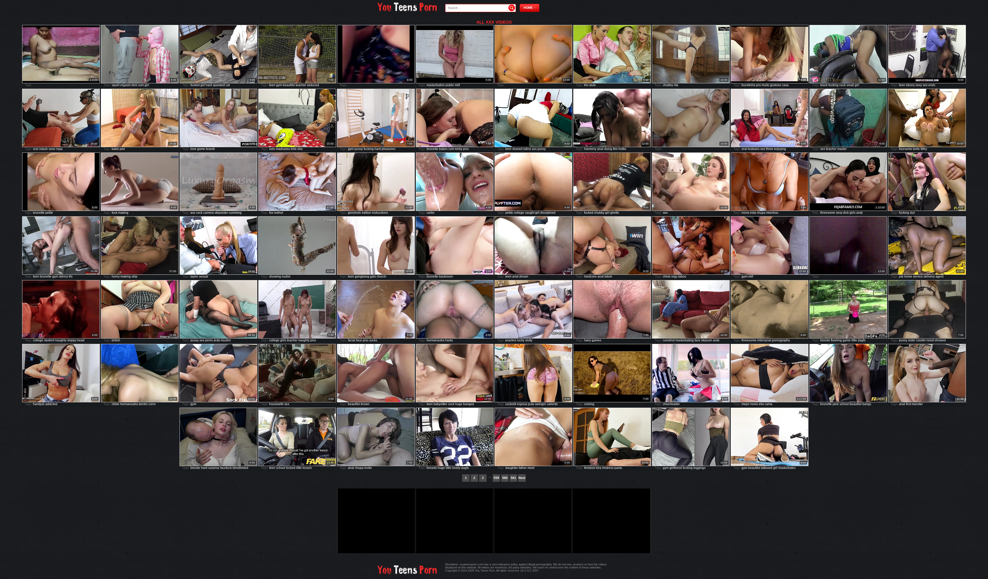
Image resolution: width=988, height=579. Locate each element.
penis (209, 340)
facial (351, 340)
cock (842, 85)
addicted (51, 404)
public (450, 85)
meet (530, 468)
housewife (276, 404)
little (854, 340)
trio (586, 85)
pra (758, 85)
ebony (910, 85)
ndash (43, 149)
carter (431, 213)
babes (443, 149)
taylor (194, 276)
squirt (115, 85)
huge (458, 404)
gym (279, 85)
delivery (929, 276)
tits (71, 276)
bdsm (608, 276)
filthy (924, 149)
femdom (589, 468)
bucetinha (748, 85)
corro (152, 404)
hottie (622, 149)
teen (272, 85)
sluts (592, 85)
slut (912, 213)
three (769, 149)
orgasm (125, 85)
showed (940, 340)
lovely (456, 468)
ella (300, 149)
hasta (449, 340)
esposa (522, 404)
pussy (359, 149)
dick (134, 85)
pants (618, 468)
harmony (590, 149)
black (824, 85)
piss (466, 149)
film (615, 149)
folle (294, 149)
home (908, 276)
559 (496, 478)
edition (366, 213)
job (901, 276)
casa (785, 85)
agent (939, 276)
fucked (195, 85)
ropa (59, 149)
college (519, 213)
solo (272, 149)
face (359, 340)
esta (753, 213)
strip (134, 276)
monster (917, 404)
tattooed (766, 468)
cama (768, 404)
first (908, 404)
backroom (446, 276)
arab (859, 213)
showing (275, 276)
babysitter (440, 404)
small (850, 85)
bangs (866, 404)
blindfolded (240, 468)
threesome (827, 213)
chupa (761, 213)
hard (209, 85)
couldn (921, 340)
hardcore (590, 276)
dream (523, 276)
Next (521, 478)
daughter (511, 468)
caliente (552, 404)
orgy (674, 276)
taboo (682, 276)
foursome (905, 149)
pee (122, 149)
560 (505, 478)
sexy (918, 85)
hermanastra (435, 340)
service (918, 276)
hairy (587, 340)
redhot (278, 213)
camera (208, 213)
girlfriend (675, 468)
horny (116, 276)
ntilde (115, 404)
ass (534, 149)
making (123, 213)
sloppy (71, 340)
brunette (432, 149)
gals (373, 276)
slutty (528, 340)
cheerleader (671, 404)
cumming (235, 213)
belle (916, 149)
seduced (313, 85)
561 (513, 478)
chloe (667, 276)
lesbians (754, 149)
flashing (836, 340)
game (201, 149)
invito (368, 468)
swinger (540, 404)
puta (531, 404)
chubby (668, 85)
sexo (52, 149)
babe (115, 149)
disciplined (547, 213)
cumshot (669, 340)
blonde (825, 340)
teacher (301, 85)
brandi (210, 149)
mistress (608, 468)
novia (745, 213)
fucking (833, 85)
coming (589, 404)
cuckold (510, 404)
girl (147, 85)
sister (911, 340)
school (844, 404)
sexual (203, 276)
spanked (219, 85)
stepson (706, 340)
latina (527, 149)
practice (510, 340)
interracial (764, 340)
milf (457, 85)
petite (49, 213)
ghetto (614, 213)
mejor (745, 404)
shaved (517, 149)
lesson (307, 468)
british (116, 340)
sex (925, 85)
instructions (380, 213)
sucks (373, 340)
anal (600, 149)
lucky (520, 340)
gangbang (362, 276)
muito (765, 85)
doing (608, 149)
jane (836, 404)
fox (271, 213)
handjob (39, 404)
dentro (143, 404)
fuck (114, 213)
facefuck (226, 468)
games (596, 340)
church (381, 276)
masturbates (787, 468)
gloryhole (354, 213)
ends (931, 85)
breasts (432, 468)
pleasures (388, 149)
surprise (213, 468)
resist (930, 340)
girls (852, 213)
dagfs (862, 340)
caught (529, 213)
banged (468, 404)
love (193, 149)
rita (676, 85)
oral (35, 149)
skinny (63, 276)
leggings (699, 468)
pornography (781, 340)
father (523, 468)
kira (598, 468)
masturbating (684, 340)
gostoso (775, 85)
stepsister (221, 213)
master (842, 149)
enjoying (780, 149)
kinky (458, 149)
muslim (226, 340)
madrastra (283, 149)
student (49, 340)
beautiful (289, 85)
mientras (772, 213)
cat (228, 85)
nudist (286, 276)
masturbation (436, 85)
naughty (60, 340)
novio (754, 404)
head (80, 340)
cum (141, 85)
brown (365, 404)
